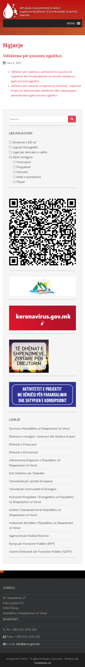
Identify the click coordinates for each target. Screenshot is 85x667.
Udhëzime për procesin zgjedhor (32, 55)
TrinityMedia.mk (42, 663)
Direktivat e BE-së (24, 142)
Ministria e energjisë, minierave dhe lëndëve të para (42, 436)
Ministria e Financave (23, 444)
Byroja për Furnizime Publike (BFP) (32, 543)
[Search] (72, 119)
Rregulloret (23, 167)
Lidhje (14, 420)
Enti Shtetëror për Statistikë (26, 473)
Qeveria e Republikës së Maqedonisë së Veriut (39, 428)
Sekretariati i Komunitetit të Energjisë (32, 489)
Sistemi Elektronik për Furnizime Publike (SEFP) (40, 551)
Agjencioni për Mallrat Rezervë (29, 535)
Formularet (23, 162)
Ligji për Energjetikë (25, 147)
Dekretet (22, 172)
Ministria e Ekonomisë (23, 452)
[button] (71, 23)
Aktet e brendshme (28, 177)
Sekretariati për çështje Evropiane (31, 481)
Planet (20, 182)
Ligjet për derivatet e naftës (29, 152)
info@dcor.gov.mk (28, 644)
